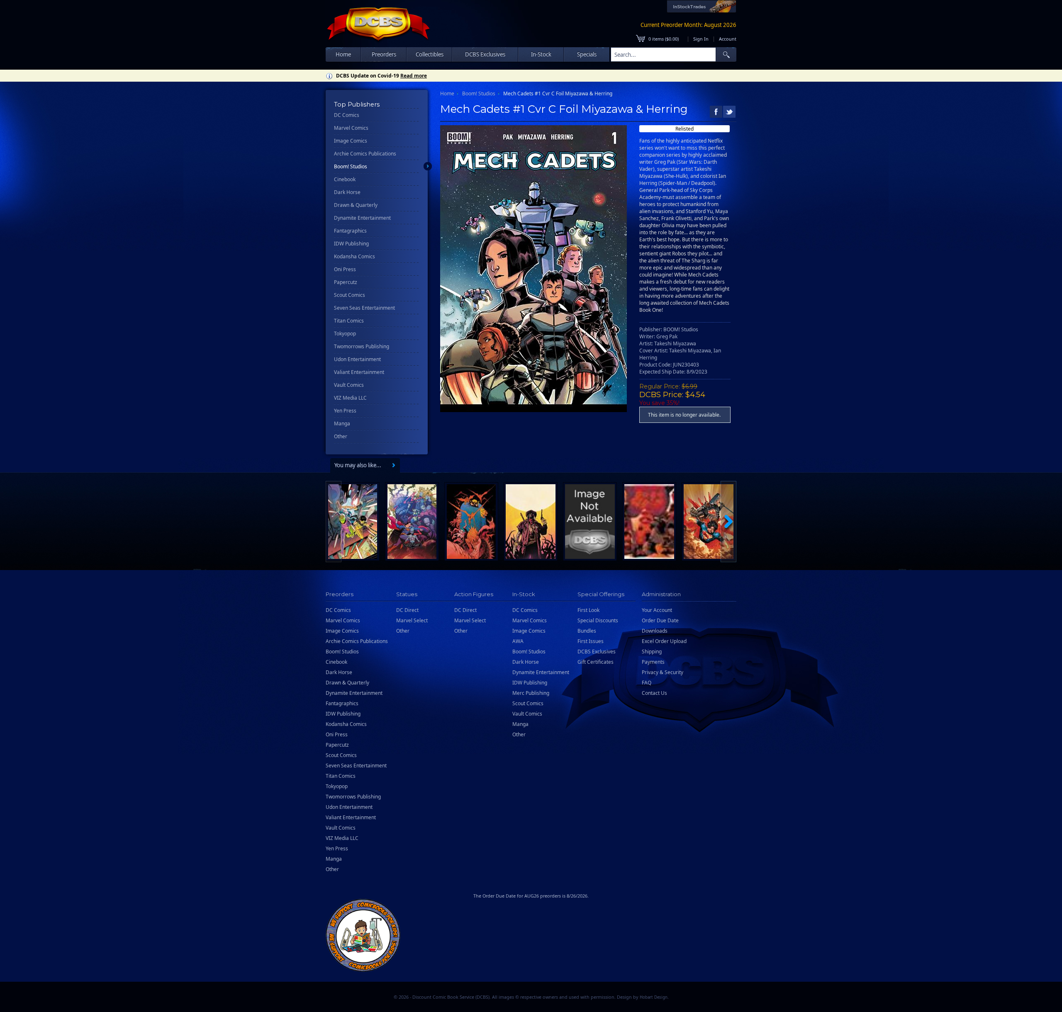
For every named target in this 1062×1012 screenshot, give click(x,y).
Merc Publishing (530, 693)
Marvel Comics (351, 127)
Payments (653, 661)
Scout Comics (349, 295)
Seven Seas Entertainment (364, 307)
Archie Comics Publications (365, 153)
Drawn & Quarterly (356, 205)
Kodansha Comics (354, 256)
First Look (588, 610)
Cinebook (345, 179)
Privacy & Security (662, 672)
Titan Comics (349, 320)
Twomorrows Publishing (361, 346)
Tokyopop (345, 333)
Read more (413, 75)
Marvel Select (412, 620)
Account (727, 39)
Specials (587, 54)
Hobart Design (653, 997)
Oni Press (345, 269)
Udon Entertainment (357, 359)
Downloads (654, 630)
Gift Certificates (595, 661)
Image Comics (350, 140)
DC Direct (407, 610)
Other (340, 436)
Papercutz (345, 282)
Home (343, 54)
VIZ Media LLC (350, 397)
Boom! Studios (350, 166)
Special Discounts (597, 620)
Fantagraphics (350, 230)
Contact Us (654, 693)
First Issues (590, 641)
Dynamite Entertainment (362, 217)
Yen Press (345, 410)
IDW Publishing (351, 243)
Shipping (652, 651)
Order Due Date (660, 620)
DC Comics (346, 115)
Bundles (586, 630)
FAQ (646, 682)
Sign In (701, 39)
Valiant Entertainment (359, 372)
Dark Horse (347, 192)
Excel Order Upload (664, 641)
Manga (342, 423)
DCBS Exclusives (596, 651)
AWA (518, 641)
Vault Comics (349, 384)
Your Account (657, 610)
